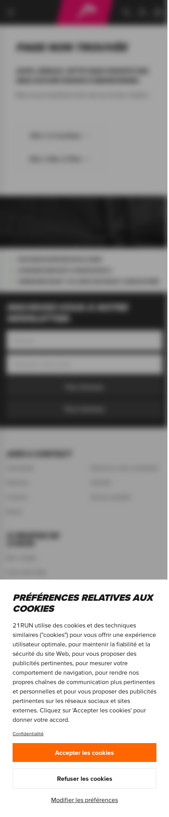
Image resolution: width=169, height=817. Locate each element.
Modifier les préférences (84, 799)
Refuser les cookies (84, 778)
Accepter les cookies (84, 752)
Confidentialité (28, 733)
